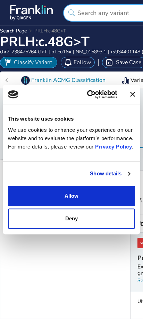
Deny (71, 218)
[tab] (63, 80)
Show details (105, 173)
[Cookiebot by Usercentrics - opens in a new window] (88, 94)
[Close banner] (132, 94)
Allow (71, 196)
